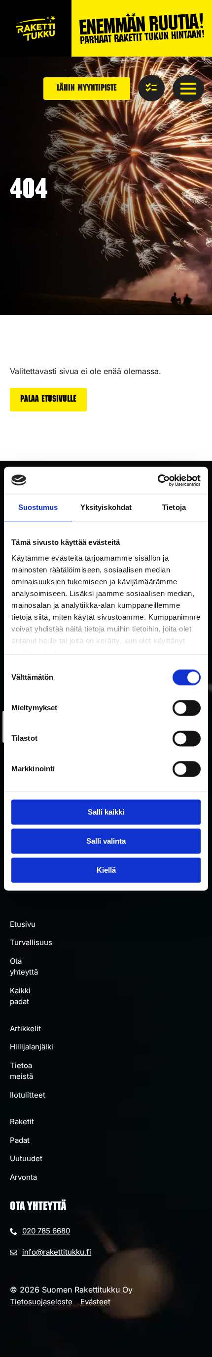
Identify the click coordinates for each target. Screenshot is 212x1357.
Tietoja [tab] (174, 507)
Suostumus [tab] (38, 507)
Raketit (22, 1121)
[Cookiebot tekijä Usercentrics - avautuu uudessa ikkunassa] (157, 480)
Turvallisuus (31, 942)
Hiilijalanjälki (31, 1046)
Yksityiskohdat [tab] (106, 507)
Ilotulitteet (27, 1095)
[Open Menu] (188, 88)
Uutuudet (26, 1158)
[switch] (187, 708)
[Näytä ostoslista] (151, 88)
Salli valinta (106, 841)
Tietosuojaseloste (41, 1301)
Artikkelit (25, 1028)
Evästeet (95, 1301)
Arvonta (23, 1177)
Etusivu (22, 924)
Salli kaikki (106, 812)
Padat (20, 1140)
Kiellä (106, 870)
